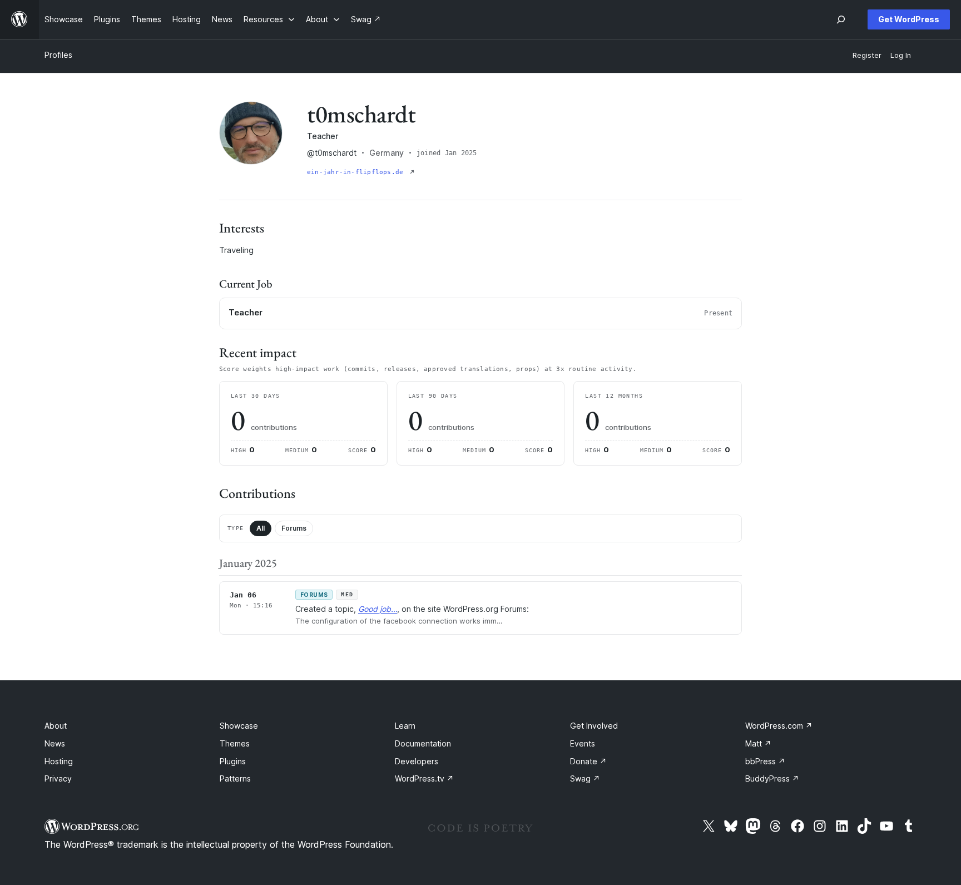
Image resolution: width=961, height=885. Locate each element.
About (55, 725)
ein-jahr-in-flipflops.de (357, 172)
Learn (405, 725)
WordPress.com (779, 725)
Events (582, 743)
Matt (758, 743)
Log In (900, 55)
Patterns (235, 778)
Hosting (58, 761)
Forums (293, 528)
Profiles (58, 55)
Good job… (377, 609)
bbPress (765, 761)
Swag (585, 778)
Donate (588, 761)
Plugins (233, 761)
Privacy (58, 778)
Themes (235, 743)
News (54, 743)
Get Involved (594, 725)
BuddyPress (772, 778)
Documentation (423, 743)
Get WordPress (908, 19)
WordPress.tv (424, 778)
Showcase (239, 725)
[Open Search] (840, 19)
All (260, 528)
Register (867, 55)
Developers (416, 761)
